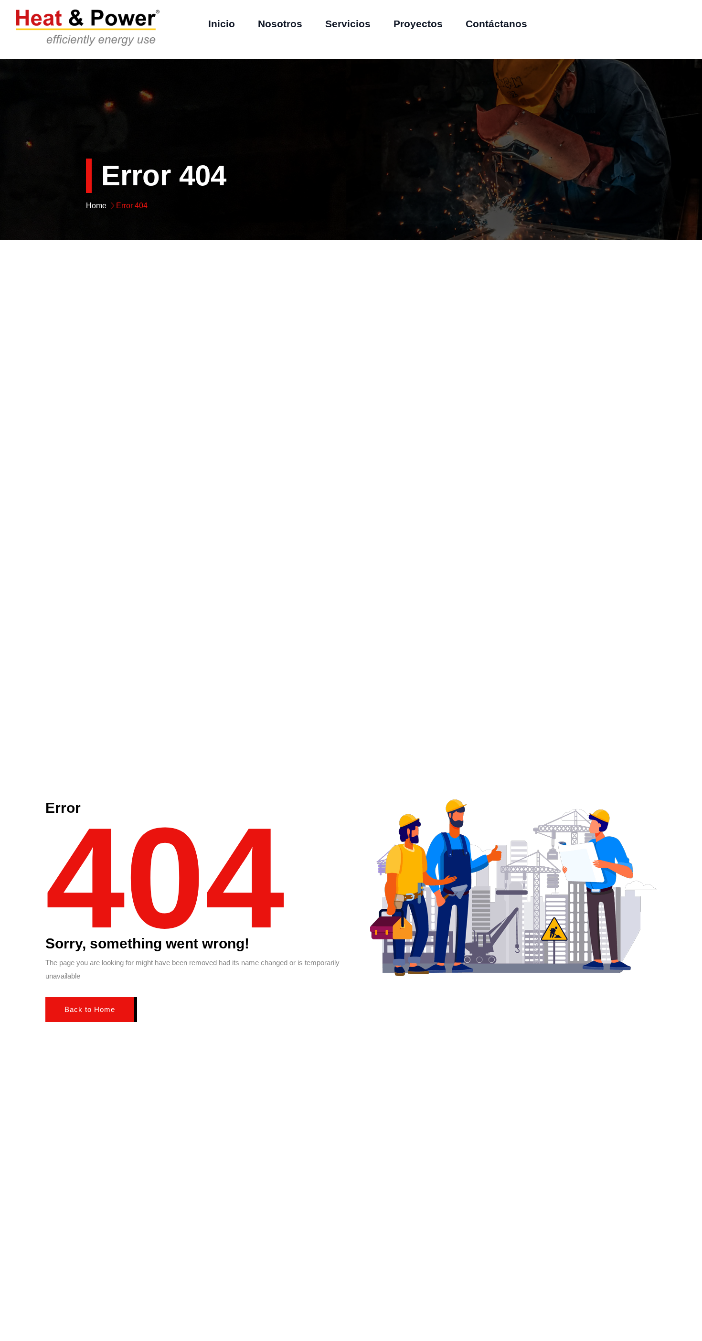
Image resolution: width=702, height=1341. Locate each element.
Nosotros (280, 23)
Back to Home (89, 1009)
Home (96, 206)
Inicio (221, 23)
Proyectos (418, 23)
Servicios (348, 23)
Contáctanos (496, 23)
